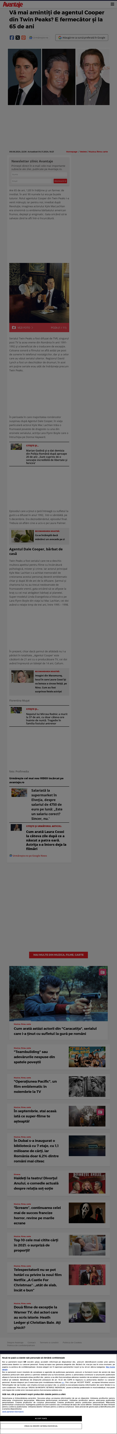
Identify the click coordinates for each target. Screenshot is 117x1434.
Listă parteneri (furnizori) (12, 1412)
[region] (58, 1394)
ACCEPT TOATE (41, 1418)
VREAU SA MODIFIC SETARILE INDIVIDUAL (41, 1426)
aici (63, 1382)
